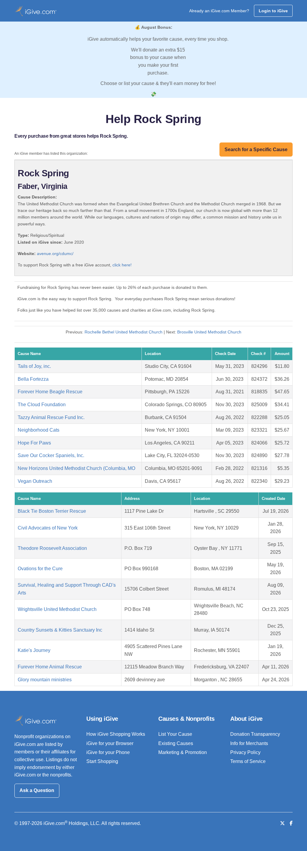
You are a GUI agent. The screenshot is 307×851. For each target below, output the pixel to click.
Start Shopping (102, 761)
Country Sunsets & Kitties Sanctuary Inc (60, 629)
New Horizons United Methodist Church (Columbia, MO (76, 468)
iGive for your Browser (109, 743)
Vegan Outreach (35, 481)
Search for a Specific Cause (256, 149)
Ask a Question (36, 790)
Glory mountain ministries (45, 679)
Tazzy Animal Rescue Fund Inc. (51, 417)
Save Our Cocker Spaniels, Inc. (51, 455)
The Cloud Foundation (42, 404)
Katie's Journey (34, 650)
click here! (122, 265)
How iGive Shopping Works (115, 734)
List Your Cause (175, 734)
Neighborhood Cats (38, 430)
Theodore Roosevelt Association (52, 548)
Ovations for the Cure (40, 568)
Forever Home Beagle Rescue (50, 391)
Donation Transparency (255, 734)
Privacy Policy (245, 752)
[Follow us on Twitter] (282, 823)
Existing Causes (175, 743)
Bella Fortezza (33, 379)
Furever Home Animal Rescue (50, 666)
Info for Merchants (249, 743)
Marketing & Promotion (182, 752)
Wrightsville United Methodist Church (57, 609)
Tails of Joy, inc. (34, 366)
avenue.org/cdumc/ (55, 253)
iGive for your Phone (108, 752)
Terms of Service (248, 761)
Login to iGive (273, 10)
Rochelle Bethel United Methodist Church (123, 332)
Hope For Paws (34, 442)
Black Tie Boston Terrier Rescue (52, 511)
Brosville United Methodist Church (209, 332)
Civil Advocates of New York (48, 527)
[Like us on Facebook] (291, 823)
